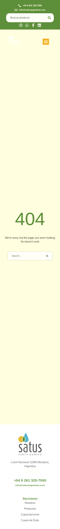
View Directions (30, 472)
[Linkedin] (39, 25)
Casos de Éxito (30, 520)
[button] (30, 5)
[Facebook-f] (33, 25)
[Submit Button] (49, 18)
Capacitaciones (30, 514)
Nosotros (30, 502)
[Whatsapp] (27, 25)
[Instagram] (21, 25)
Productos (30, 508)
